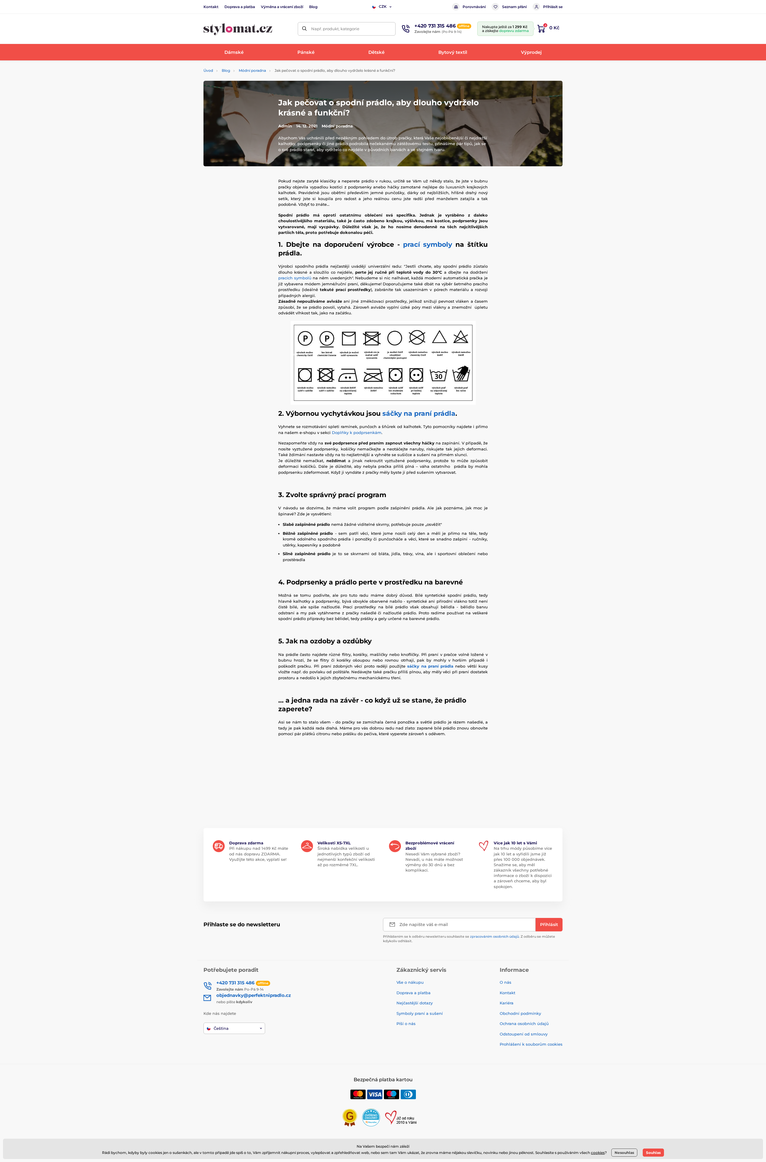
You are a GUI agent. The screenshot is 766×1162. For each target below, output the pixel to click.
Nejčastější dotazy (414, 1002)
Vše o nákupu (410, 982)
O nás (505, 982)
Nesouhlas (624, 1152)
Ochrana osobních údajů (524, 1023)
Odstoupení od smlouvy (524, 1034)
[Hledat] (304, 29)
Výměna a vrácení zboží (282, 6)
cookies (598, 1152)
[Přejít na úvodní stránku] (237, 28)
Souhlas (653, 1152)
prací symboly (427, 244)
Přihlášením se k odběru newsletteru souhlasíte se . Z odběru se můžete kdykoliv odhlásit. (469, 938)
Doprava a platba (239, 6)
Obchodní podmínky (520, 1013)
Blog (313, 6)
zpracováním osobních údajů (494, 936)
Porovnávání (474, 6)
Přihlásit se (553, 6)
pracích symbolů (294, 277)
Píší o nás (406, 1023)
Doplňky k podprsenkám (357, 432)
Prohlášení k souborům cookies (531, 1044)
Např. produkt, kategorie (335, 28)
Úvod (208, 70)
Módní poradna (252, 70)
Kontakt (210, 6)
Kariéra (506, 1002)
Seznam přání (514, 6)
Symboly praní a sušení (419, 1013)
